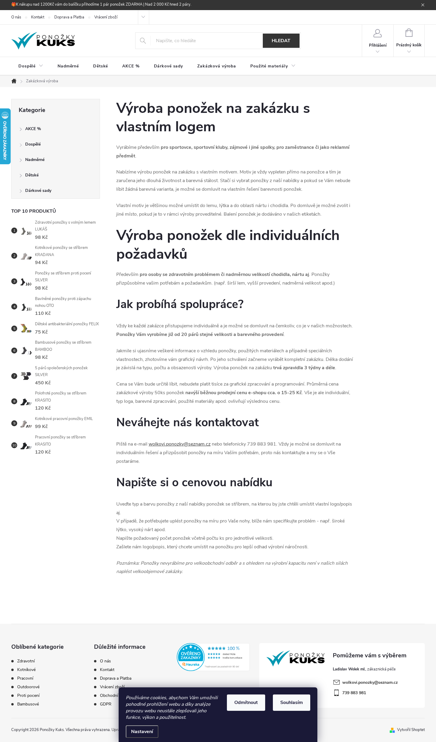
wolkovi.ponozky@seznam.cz (180, 444)
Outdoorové (28, 687)
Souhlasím (291, 702)
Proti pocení (28, 695)
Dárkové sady (38, 190)
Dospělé (33, 144)
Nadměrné (34, 159)
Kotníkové (26, 669)
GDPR (106, 704)
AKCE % (33, 129)
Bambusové (28, 704)
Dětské (32, 175)
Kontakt (37, 17)
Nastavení (142, 731)
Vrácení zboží (105, 17)
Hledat (281, 40)
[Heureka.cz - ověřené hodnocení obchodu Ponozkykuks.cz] (213, 657)
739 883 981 (354, 693)
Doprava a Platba (69, 17)
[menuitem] (30, 66)
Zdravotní (26, 661)
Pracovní (25, 678)
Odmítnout (246, 702)
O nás (16, 17)
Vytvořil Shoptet (411, 729)
